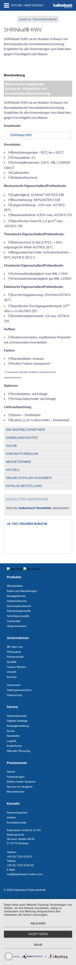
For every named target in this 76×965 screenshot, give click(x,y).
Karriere (12, 676)
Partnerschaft (15, 656)
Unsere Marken (16, 666)
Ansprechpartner (17, 812)
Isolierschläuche (17, 600)
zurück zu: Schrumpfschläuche (38, 19)
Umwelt (11, 671)
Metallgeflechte (16, 596)
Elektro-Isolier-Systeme (21, 781)
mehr (38, 945)
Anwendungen (16, 776)
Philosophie (14, 651)
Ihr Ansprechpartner (25, 429)
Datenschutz (14, 695)
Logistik (11, 740)
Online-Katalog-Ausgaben (29, 478)
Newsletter (13, 735)
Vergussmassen (17, 626)
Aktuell (13, 470)
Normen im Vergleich (20, 786)
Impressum (14, 684)
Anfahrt (11, 817)
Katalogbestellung (18, 725)
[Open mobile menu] (6, 5)
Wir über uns (15, 646)
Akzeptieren (38, 934)
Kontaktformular (22, 453)
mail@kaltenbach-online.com (24, 874)
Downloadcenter (22, 437)
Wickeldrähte (15, 585)
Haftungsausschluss (19, 690)
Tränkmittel (13, 621)
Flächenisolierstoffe (19, 610)
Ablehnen (38, 923)
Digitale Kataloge (17, 720)
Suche (11, 445)
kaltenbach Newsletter (35, 508)
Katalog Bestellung (24, 486)
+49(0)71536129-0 (33, 5)
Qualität (11, 661)
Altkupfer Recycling (18, 750)
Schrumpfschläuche (19, 606)
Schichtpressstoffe (18, 616)
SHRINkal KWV (21, 135)
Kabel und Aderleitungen (22, 591)
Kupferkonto (14, 745)
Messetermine (18, 462)
